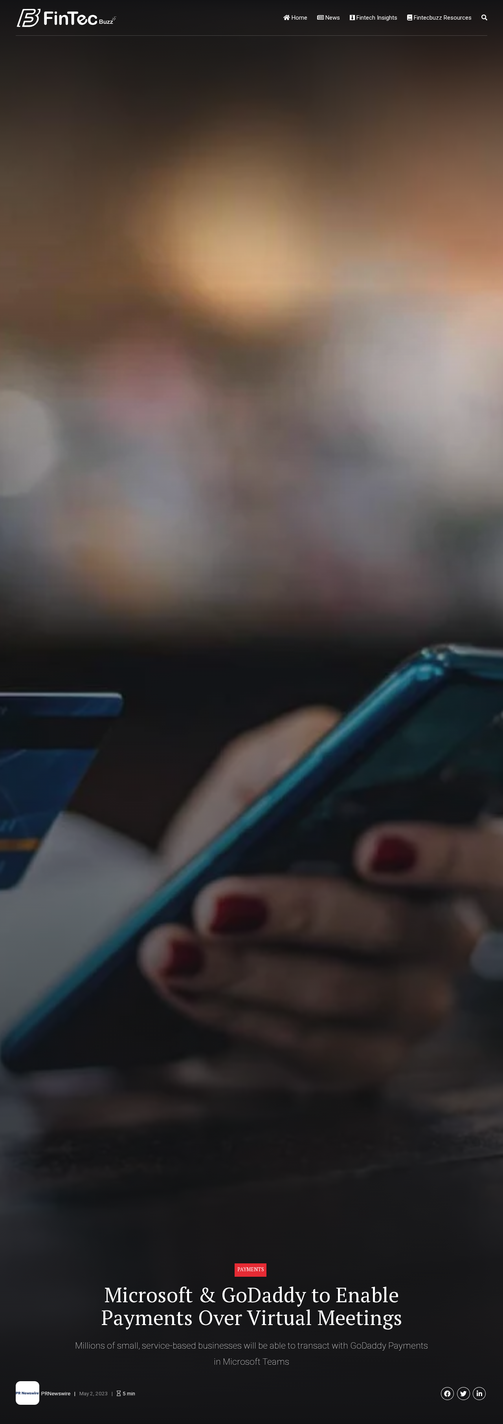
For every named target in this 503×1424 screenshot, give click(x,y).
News (332, 17)
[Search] (484, 18)
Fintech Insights (376, 17)
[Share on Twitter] (463, 1393)
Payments (250, 1269)
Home (298, 17)
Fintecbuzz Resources (442, 17)
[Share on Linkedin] (479, 1393)
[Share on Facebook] (447, 1393)
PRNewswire (55, 1393)
